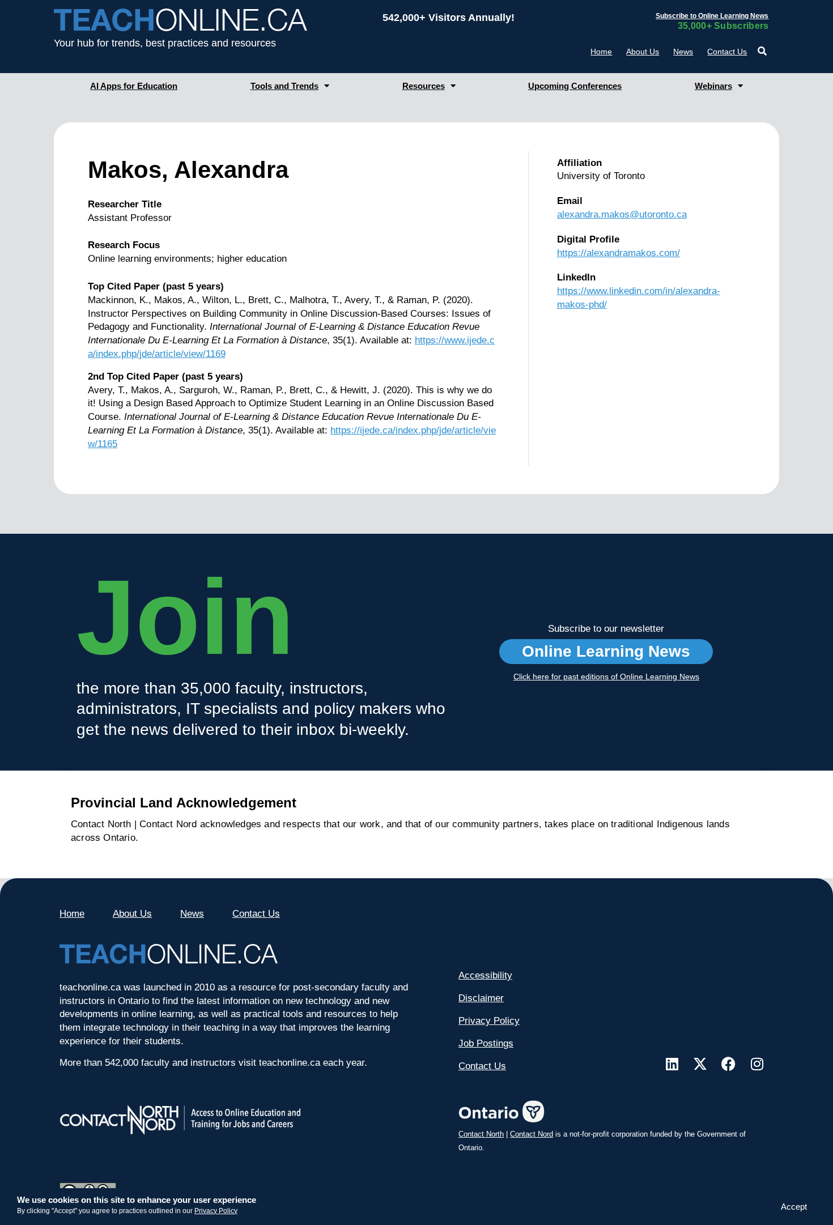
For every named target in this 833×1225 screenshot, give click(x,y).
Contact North (481, 1134)
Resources (423, 86)
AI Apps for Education (133, 86)
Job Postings (485, 1043)
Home (601, 51)
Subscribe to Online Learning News (712, 16)
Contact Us (727, 51)
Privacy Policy (215, 1211)
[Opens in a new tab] (672, 1063)
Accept (794, 1206)
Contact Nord (531, 1134)
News (683, 51)
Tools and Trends (284, 86)
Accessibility (485, 975)
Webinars (713, 86)
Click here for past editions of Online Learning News (606, 676)
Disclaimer (481, 998)
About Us (642, 51)
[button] (762, 51)
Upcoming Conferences (575, 86)
